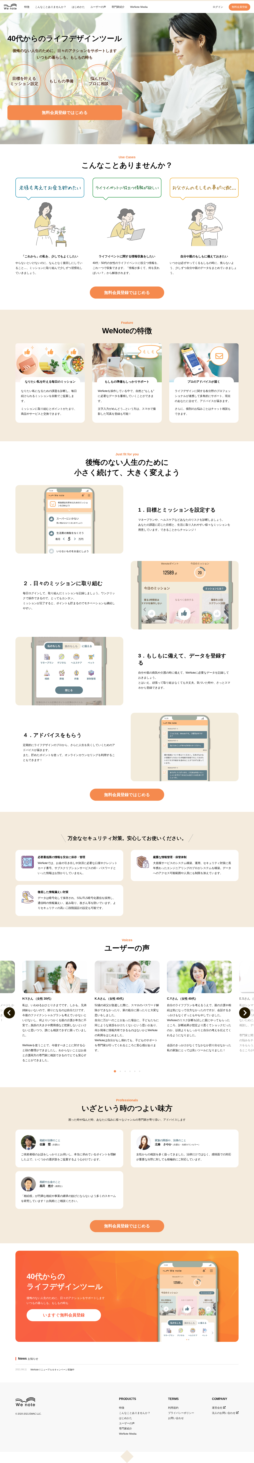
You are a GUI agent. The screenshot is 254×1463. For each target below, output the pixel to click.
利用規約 (173, 1407)
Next (244, 1012)
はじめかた (78, 6)
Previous (9, 1012)
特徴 (26, 6)
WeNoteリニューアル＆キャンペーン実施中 (52, 1369)
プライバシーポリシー (181, 1412)
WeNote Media (139, 6)
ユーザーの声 (98, 6)
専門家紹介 (118, 6)
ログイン (218, 6)
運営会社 (217, 1407)
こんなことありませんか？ (50, 6)
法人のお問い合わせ (224, 1412)
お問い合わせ (176, 1418)
